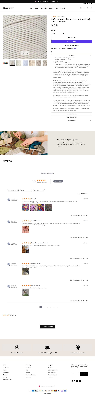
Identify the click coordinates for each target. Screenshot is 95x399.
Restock (5, 370)
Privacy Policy (51, 372)
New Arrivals (6, 372)
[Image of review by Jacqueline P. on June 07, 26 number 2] (33, 207)
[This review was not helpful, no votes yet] (86, 215)
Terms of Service (52, 374)
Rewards (62, 8)
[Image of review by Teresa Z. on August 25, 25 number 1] (25, 229)
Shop (36, 8)
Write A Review (58, 181)
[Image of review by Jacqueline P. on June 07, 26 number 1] (25, 207)
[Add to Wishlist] (52, 51)
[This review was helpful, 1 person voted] (83, 237)
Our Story (51, 8)
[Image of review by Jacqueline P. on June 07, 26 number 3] (40, 207)
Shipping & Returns (53, 370)
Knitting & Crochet (7, 379)
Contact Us (51, 367)
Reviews (50, 377)
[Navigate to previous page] (37, 307)
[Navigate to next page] (57, 307)
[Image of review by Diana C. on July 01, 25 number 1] (25, 249)
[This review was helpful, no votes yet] (83, 215)
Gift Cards (28, 377)
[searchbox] (12, 190)
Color (53, 30)
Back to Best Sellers (48, 326)
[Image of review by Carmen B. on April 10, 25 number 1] (25, 271)
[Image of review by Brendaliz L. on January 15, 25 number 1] (25, 292)
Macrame (5, 374)
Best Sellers (44, 8)
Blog (57, 8)
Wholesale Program (30, 374)
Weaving (5, 377)
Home (31, 8)
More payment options (72, 45)
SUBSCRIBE (84, 374)
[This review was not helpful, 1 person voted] (86, 237)
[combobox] (26, 190)
